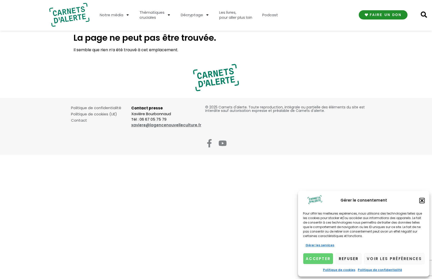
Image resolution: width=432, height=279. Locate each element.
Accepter (318, 258)
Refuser (349, 258)
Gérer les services (320, 245)
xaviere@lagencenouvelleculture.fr (166, 125)
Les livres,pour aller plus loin (235, 15)
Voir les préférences (394, 258)
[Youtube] (222, 143)
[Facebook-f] (209, 143)
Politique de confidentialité (380, 270)
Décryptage (192, 14)
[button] (422, 200)
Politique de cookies (339, 270)
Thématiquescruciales (152, 15)
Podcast (270, 14)
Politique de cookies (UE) (94, 114)
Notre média (111, 14)
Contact (79, 120)
